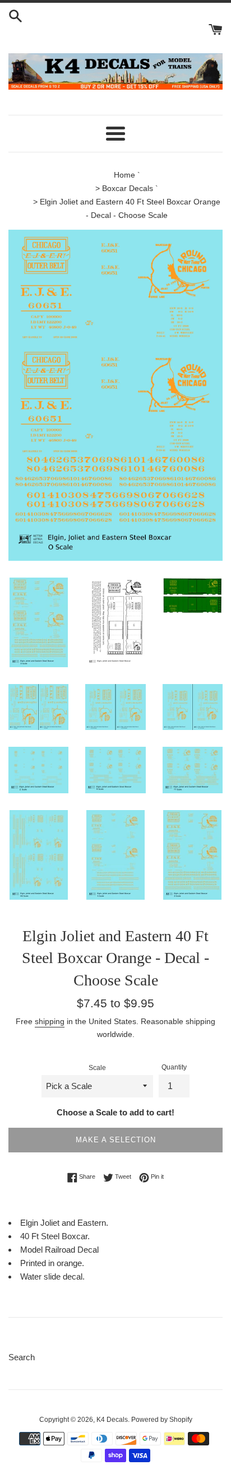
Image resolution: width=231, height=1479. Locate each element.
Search (21, 1357)
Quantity (174, 1067)
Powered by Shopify (161, 1420)
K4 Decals (112, 1420)
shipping (49, 1021)
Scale (97, 1068)
